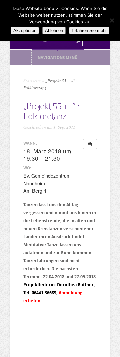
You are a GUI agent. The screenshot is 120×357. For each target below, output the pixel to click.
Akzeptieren (24, 30)
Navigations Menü (58, 57)
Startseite (32, 81)
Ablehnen (54, 30)
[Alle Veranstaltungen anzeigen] (90, 144)
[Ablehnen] (111, 20)
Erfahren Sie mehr (89, 30)
